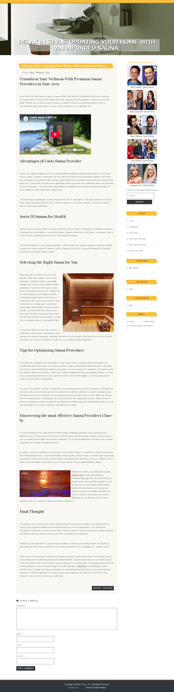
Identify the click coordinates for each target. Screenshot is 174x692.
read (84, 376)
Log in (131, 221)
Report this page (102, 588)
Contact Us (73, 687)
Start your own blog (137, 239)
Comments (135, 325)
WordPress (148, 325)
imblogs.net (86, 684)
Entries (149, 321)
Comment (21, 606)
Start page (133, 233)
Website (20, 656)
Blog (32, 72)
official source (78, 475)
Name (19, 634)
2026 (131, 289)
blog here (82, 566)
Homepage (133, 227)
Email (20, 645)
